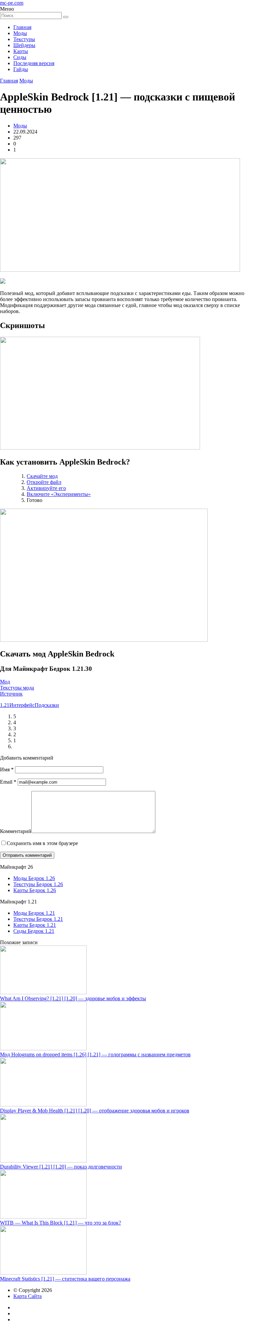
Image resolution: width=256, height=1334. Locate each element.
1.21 (4, 705)
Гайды (20, 69)
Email (8, 782)
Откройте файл (44, 482)
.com (11, 3)
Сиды (19, 57)
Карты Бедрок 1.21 (34, 925)
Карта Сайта (27, 1296)
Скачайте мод (42, 476)
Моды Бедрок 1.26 (34, 878)
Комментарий (15, 831)
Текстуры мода (17, 688)
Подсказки (47, 705)
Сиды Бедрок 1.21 (33, 931)
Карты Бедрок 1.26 (34, 890)
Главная (22, 27)
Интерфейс (22, 705)
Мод (5, 682)
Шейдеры (24, 45)
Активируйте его (46, 488)
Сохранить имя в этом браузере (42, 843)
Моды (20, 33)
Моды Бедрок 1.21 (34, 913)
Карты (20, 51)
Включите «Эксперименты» (59, 494)
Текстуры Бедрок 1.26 (38, 884)
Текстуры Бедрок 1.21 (38, 919)
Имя (7, 769)
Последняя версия (33, 63)
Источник (11, 694)
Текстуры (24, 39)
